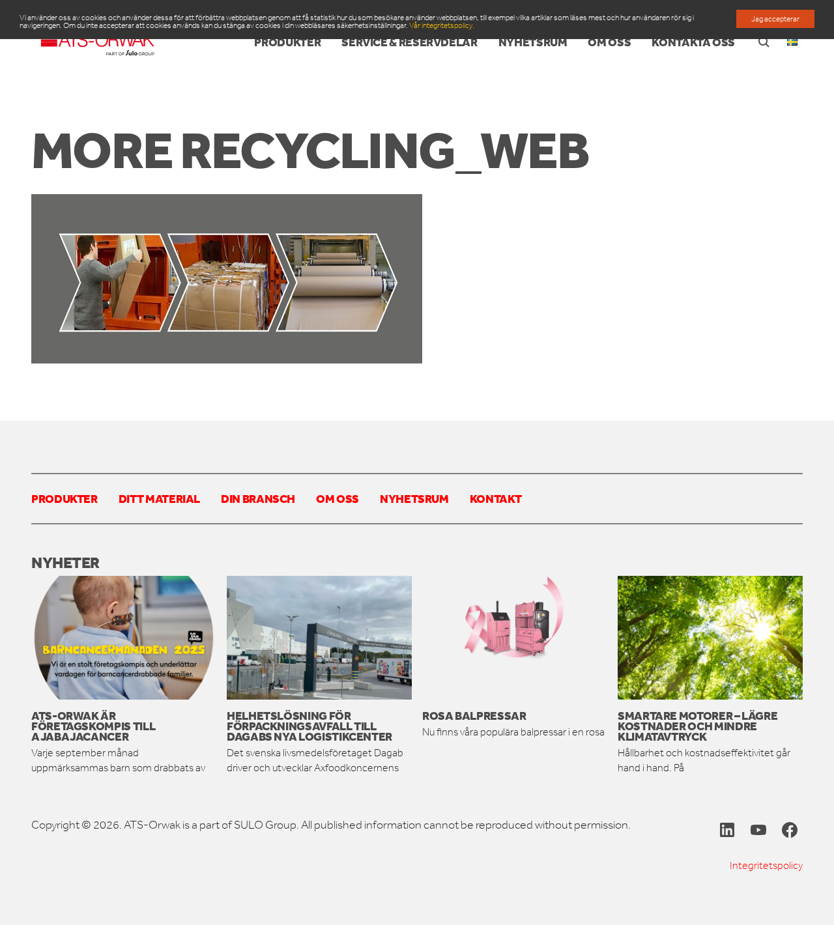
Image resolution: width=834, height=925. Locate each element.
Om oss (337, 498)
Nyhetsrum (414, 498)
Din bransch (258, 498)
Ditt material (159, 498)
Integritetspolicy (766, 865)
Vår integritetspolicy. (441, 25)
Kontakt (495, 498)
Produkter (64, 498)
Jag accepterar (775, 19)
